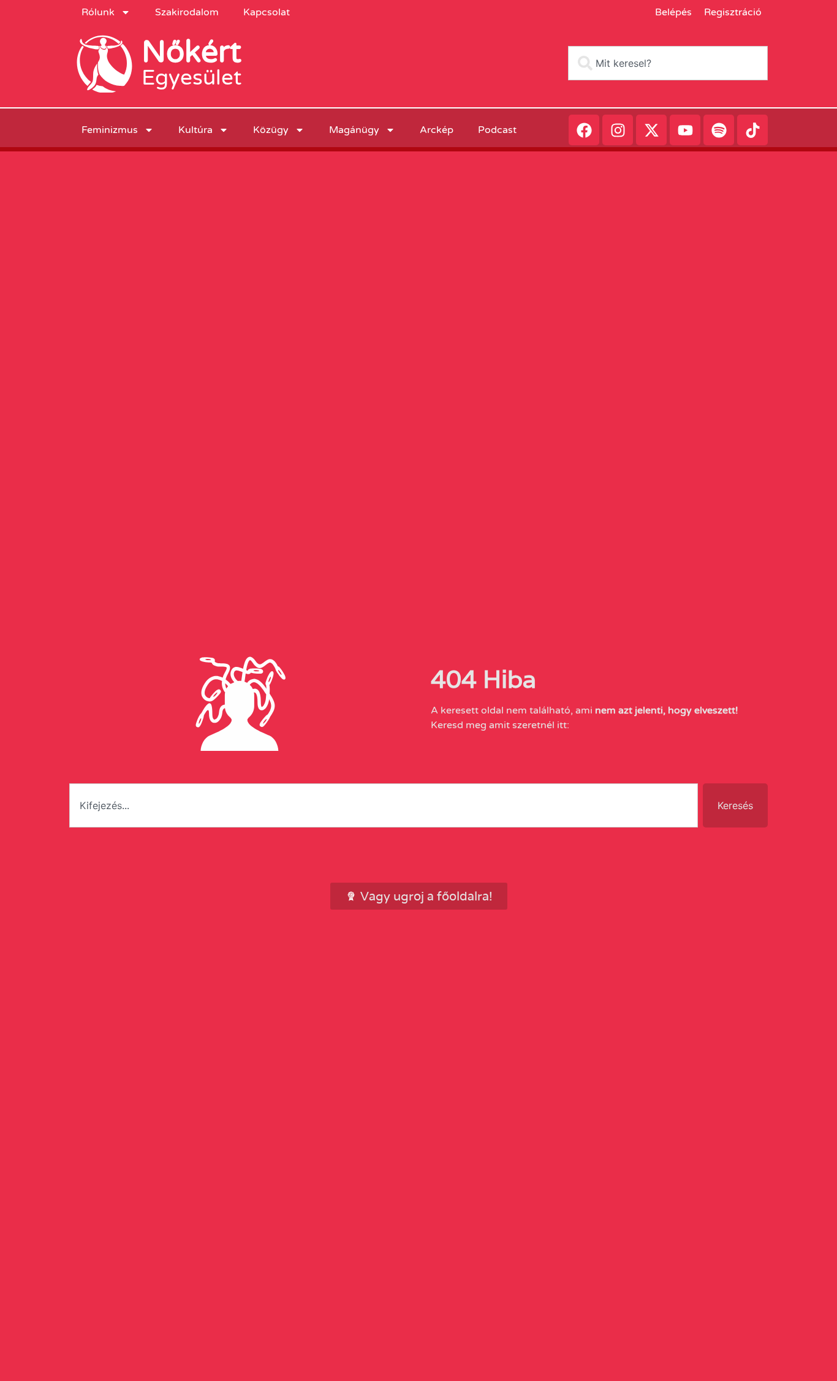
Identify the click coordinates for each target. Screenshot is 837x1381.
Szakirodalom (187, 12)
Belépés (673, 12)
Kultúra (195, 130)
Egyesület (191, 78)
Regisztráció (733, 12)
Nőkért (191, 52)
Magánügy (354, 130)
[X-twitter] (651, 130)
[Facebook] (584, 130)
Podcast (497, 130)
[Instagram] (617, 130)
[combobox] (668, 63)
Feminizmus (109, 130)
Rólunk (98, 12)
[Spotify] (718, 130)
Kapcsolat (266, 12)
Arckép (436, 130)
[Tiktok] (752, 130)
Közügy (271, 130)
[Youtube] (685, 130)
